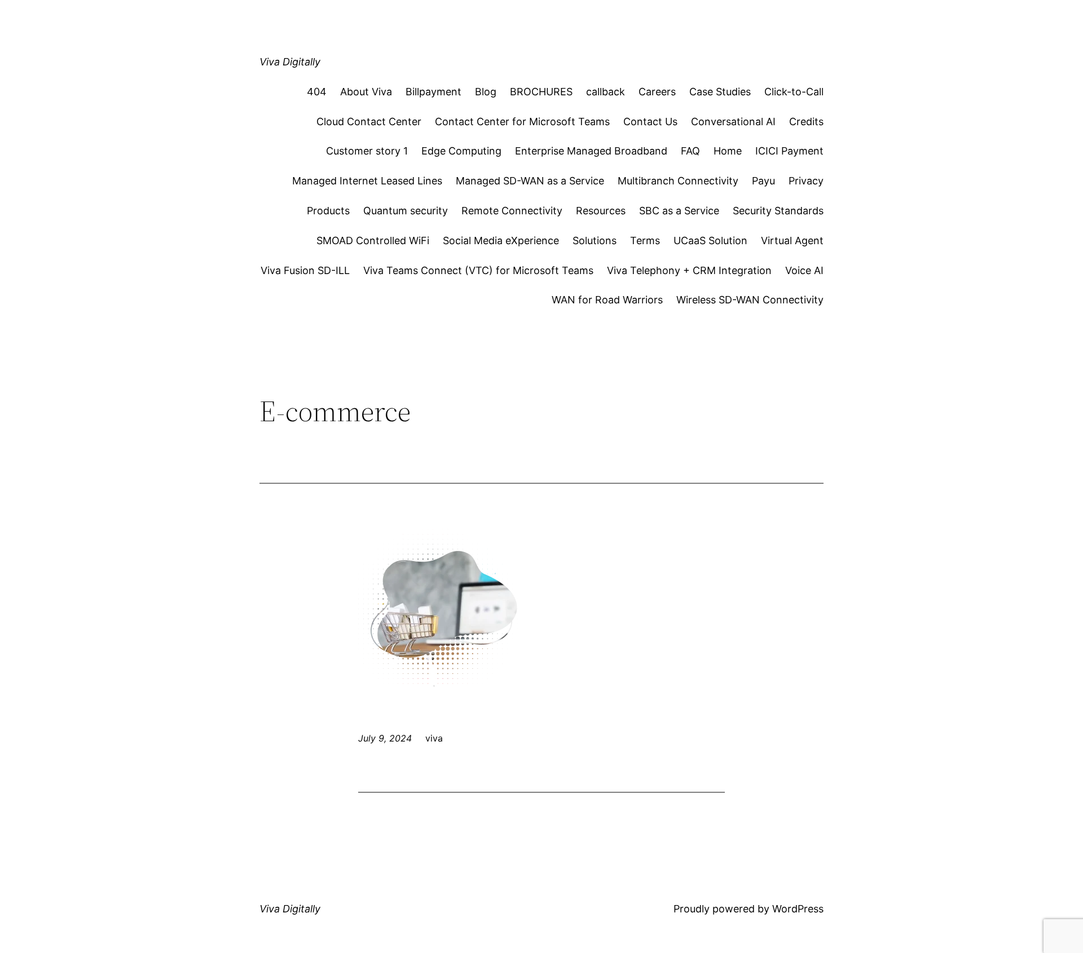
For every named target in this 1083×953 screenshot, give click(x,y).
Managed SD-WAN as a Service (530, 181)
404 (317, 92)
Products (328, 211)
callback (605, 92)
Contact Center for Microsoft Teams (522, 121)
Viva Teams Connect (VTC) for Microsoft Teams (478, 270)
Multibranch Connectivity (678, 181)
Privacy (806, 181)
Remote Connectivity (511, 211)
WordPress (798, 909)
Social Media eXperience (501, 240)
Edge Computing (461, 151)
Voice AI (804, 270)
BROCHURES (541, 92)
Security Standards (778, 211)
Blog (485, 92)
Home (728, 151)
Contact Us (650, 121)
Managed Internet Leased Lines (367, 181)
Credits (806, 121)
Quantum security (405, 211)
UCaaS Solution (710, 240)
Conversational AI (733, 121)
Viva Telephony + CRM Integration (689, 270)
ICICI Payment (789, 151)
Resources (601, 211)
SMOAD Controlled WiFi (372, 240)
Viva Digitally (289, 62)
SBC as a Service (679, 211)
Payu (763, 181)
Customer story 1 (367, 151)
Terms (645, 240)
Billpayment (433, 92)
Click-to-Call (794, 92)
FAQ (690, 151)
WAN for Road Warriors (607, 300)
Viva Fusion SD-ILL (305, 270)
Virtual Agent (792, 240)
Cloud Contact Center (368, 121)
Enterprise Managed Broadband (591, 151)
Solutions (595, 240)
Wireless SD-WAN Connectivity (750, 300)
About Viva (366, 92)
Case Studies (720, 92)
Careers (657, 92)
